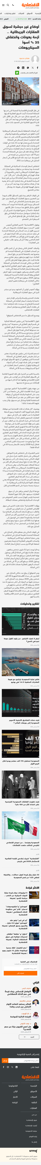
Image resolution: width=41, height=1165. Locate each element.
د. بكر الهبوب (26, 1013)
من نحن (34, 1115)
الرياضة (15, 1102)
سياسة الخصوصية (31, 1131)
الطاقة (34, 1102)
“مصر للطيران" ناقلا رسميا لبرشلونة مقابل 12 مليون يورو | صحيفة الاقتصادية (14, 950)
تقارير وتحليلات (9, 13)
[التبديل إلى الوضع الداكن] (13, 5)
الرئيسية (38, 13)
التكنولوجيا (13, 1085)
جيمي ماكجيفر (25, 1001)
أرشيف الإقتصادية (31, 1125)
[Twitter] (12, 1067)
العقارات (33, 1108)
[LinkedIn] (16, 1067)
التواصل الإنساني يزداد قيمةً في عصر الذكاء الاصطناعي (18, 992)
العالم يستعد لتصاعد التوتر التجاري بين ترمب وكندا (18, 1005)
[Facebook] (3, 1067)
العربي (22, 19)
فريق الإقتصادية (31, 1120)
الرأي (15, 1091)
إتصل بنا (34, 1142)
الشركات (21, 13)
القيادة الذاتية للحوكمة (20, 1016)
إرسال (5, 1060)
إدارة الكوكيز (33, 1136)
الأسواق (29, 13)
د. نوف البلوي (25, 1023)
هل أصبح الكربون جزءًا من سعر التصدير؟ (17, 1027)
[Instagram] (8, 1067)
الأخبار (37, 854)
